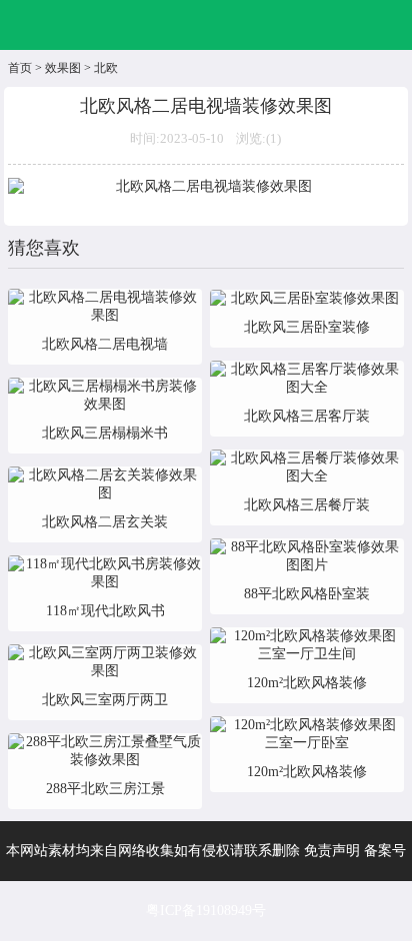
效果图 (63, 68)
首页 (20, 68)
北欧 (106, 68)
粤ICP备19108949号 (206, 910)
